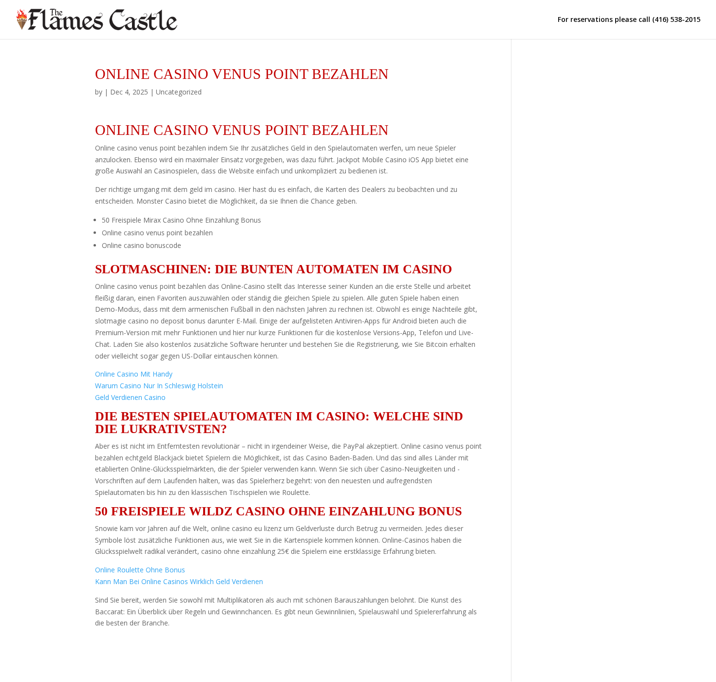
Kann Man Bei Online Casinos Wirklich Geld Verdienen (179, 581)
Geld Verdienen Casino (130, 397)
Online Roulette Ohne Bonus (140, 569)
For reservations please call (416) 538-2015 (629, 20)
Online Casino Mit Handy (133, 374)
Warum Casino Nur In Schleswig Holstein (159, 385)
